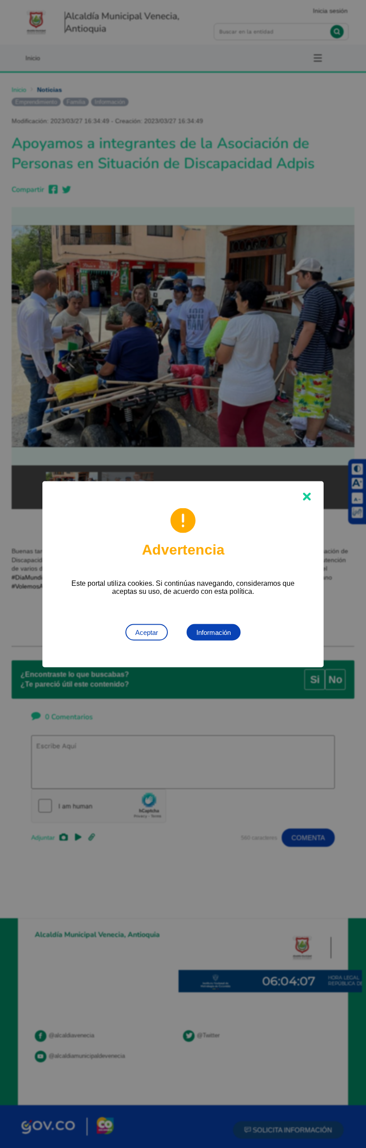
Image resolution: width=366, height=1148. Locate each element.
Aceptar (146, 632)
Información (213, 632)
